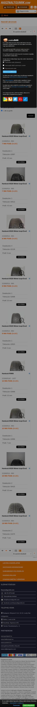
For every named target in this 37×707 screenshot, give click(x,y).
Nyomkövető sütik (10, 68)
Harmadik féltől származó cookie (15, 65)
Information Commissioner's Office (20, 86)
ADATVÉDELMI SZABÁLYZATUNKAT (18, 77)
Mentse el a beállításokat (9, 71)
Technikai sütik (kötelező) (13, 62)
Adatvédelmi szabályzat (16, 703)
